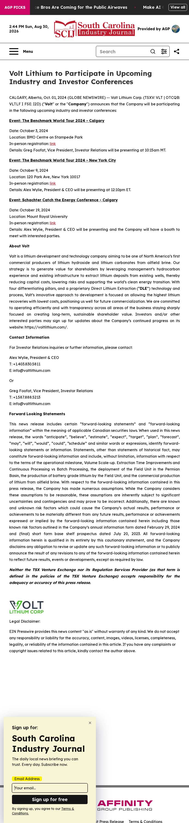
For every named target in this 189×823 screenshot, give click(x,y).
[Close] (90, 723)
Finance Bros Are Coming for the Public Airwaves (75, 7)
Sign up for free (50, 799)
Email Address (27, 778)
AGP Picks (15, 7)
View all (178, 7)
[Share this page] (176, 51)
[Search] (152, 51)
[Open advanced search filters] (163, 51)
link (53, 143)
